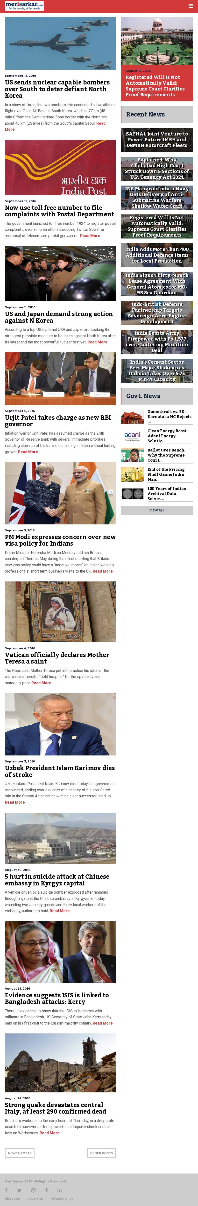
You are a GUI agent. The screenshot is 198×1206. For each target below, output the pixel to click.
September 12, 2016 (20, 201)
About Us (12, 1199)
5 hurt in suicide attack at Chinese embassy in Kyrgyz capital (57, 880)
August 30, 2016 (17, 870)
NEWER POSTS (19, 1153)
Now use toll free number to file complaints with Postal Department (59, 211)
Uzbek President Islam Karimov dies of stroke (60, 771)
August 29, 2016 (17, 988)
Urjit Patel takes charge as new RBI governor (58, 421)
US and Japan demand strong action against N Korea (59, 317)
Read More (89, 235)
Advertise (35, 1199)
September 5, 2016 (20, 530)
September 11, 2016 (20, 307)
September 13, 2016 (20, 75)
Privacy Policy (62, 1199)
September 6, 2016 (20, 411)
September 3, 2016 (20, 761)
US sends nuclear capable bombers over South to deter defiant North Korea (57, 89)
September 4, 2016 (20, 648)
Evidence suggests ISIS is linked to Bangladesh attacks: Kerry (57, 998)
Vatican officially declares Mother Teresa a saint (57, 658)
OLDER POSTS (101, 1153)
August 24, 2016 (17, 1098)
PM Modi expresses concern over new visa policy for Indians (60, 540)
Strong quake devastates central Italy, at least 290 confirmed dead (55, 1108)
